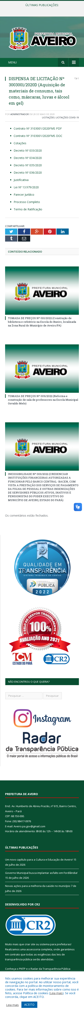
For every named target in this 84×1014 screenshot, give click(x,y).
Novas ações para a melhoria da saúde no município (37, 886)
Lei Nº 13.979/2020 (26, 187)
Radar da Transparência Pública (50, 969)
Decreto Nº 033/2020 (28, 150)
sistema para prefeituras (55, 944)
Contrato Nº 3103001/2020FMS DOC (38, 136)
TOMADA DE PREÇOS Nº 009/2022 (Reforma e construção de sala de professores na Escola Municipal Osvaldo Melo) (43, 399)
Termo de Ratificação (28, 209)
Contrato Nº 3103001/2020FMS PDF (38, 128)
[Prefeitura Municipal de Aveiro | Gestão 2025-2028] (42, 37)
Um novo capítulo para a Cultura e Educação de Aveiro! (39, 859)
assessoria (33, 949)
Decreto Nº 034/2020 (28, 158)
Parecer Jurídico (24, 194)
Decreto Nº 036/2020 (28, 172)
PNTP (22, 969)
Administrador (19, 114)
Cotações (20, 143)
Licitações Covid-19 (67, 117)
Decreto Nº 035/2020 (28, 165)
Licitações (48, 117)
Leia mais (56, 993)
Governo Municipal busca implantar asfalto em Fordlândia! (43, 9)
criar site (30, 944)
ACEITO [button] (29, 1004)
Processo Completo (27, 202)
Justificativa (21, 180)
